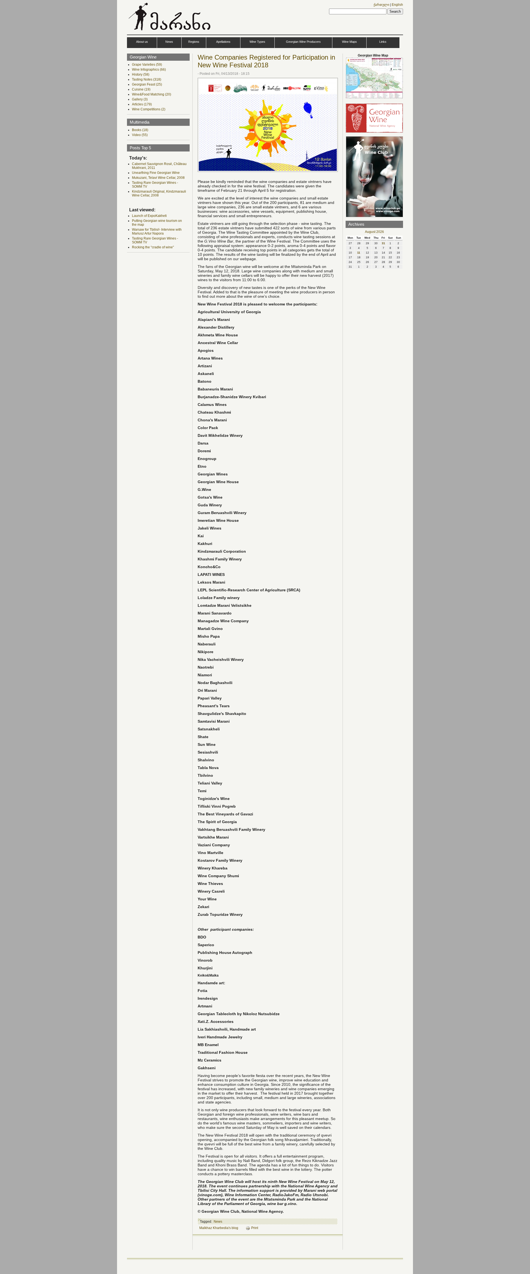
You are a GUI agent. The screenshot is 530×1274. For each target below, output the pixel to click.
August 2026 (374, 232)
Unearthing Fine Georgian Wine (156, 173)
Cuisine (141, 89)
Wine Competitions (148, 109)
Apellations (223, 41)
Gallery (140, 99)
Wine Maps (349, 41)
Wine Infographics (149, 69)
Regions (193, 41)
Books (140, 130)
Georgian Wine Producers (303, 41)
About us (142, 41)
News (169, 41)
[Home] (170, 31)
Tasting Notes (146, 79)
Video (140, 135)
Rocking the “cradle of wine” (153, 247)
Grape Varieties (147, 65)
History (140, 74)
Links (382, 41)
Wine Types (257, 41)
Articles (142, 104)
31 (383, 243)
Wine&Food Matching (151, 94)
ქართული (381, 5)
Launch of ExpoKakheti (149, 216)
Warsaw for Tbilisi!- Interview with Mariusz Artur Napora (157, 231)
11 (358, 252)
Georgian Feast (147, 84)
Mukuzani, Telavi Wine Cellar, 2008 (158, 178)
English (397, 5)
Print (254, 1228)
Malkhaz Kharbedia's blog (218, 1228)
